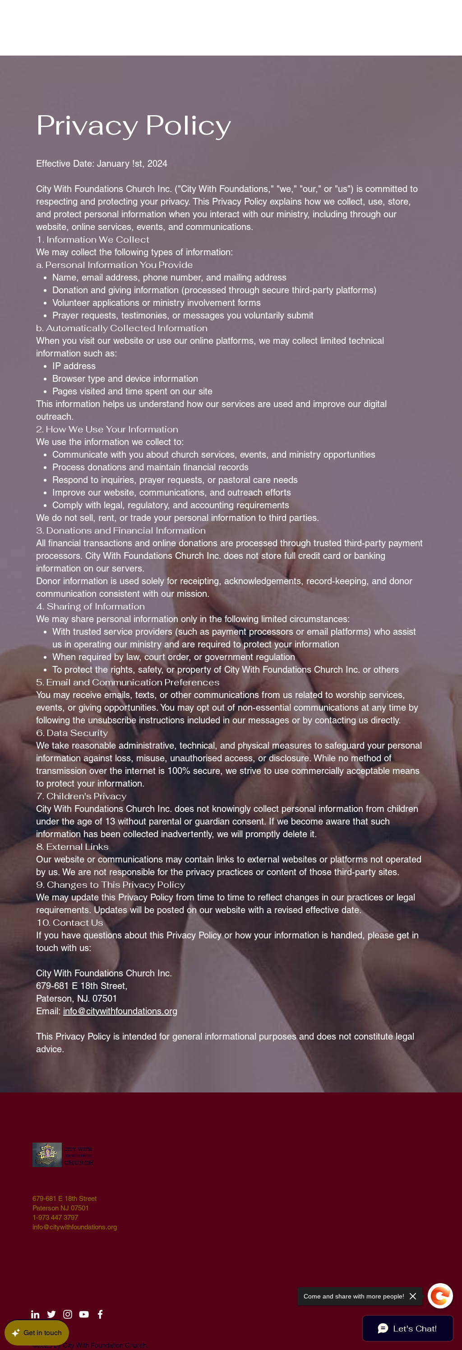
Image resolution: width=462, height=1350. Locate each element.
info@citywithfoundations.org (120, 1011)
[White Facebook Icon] (100, 1314)
